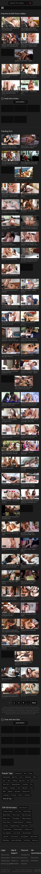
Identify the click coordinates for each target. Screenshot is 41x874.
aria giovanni (23, 807)
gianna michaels (16, 840)
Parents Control (16, 857)
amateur (12, 788)
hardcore (27, 795)
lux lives (18, 811)
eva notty (27, 840)
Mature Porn (25, 860)
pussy (30, 773)
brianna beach (18, 829)
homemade (6, 777)
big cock (22, 780)
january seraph (8, 811)
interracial (28, 777)
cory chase (16, 833)
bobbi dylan (6, 815)
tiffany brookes (26, 818)
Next (34, 703)
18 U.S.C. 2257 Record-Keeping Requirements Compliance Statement (22, 870)
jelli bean (29, 822)
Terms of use (5, 855)
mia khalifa (34, 836)
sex (4, 780)
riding (15, 780)
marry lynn (6, 818)
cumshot (25, 784)
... (28, 703)
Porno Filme (34, 857)
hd (28, 780)
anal (19, 788)
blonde (10, 791)
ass (25, 773)
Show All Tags (7, 798)
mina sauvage (26, 815)
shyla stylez (27, 811)
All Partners (34, 860)
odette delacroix (18, 822)
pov (31, 784)
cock (21, 777)
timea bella (15, 818)
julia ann (5, 836)
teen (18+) (6, 784)
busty (20, 795)
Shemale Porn (25, 855)
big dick (25, 788)
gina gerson (14, 836)
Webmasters (15, 863)
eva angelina (7, 833)
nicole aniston (27, 833)
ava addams (24, 836)
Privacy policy (5, 858)
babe (35, 777)
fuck (31, 788)
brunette (17, 791)
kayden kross (14, 826)
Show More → (20, 102)
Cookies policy (5, 860)
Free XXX (24, 863)
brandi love (29, 829)
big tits (14, 777)
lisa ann (5, 826)
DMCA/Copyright (6, 863)
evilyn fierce (7, 822)
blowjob (5, 788)
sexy (9, 780)
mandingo (6, 840)
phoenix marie (7, 829)
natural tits (26, 791)
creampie (6, 795)
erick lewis (16, 815)
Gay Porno (24, 858)
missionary (18, 773)
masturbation (16, 784)
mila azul (35, 840)
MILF (4, 791)
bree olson (24, 826)
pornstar (13, 795)
